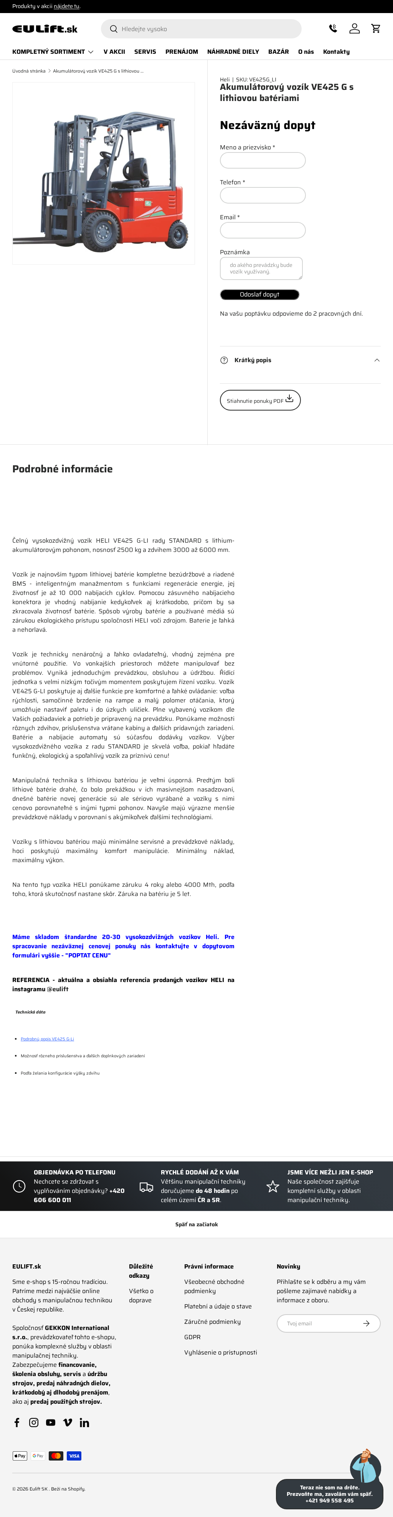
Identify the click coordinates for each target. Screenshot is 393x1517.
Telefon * (232, 182)
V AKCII (114, 51)
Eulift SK (39, 1488)
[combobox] (201, 28)
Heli (225, 79)
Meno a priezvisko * (247, 147)
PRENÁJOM (181, 51)
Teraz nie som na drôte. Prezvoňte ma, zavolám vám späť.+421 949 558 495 (330, 1494)
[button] (333, 28)
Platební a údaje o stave (218, 1306)
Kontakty (336, 51)
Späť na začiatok (196, 1224)
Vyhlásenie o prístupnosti (220, 1352)
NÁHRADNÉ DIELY (233, 51)
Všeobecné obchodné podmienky (214, 1286)
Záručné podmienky (212, 1322)
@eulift (58, 989)
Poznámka (235, 252)
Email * (230, 217)
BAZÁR (278, 51)
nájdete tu (66, 6)
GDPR (192, 1337)
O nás (306, 51)
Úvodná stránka (29, 71)
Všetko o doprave (141, 1295)
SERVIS (145, 51)
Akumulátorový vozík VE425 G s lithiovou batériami (99, 71)
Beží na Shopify (67, 1488)
